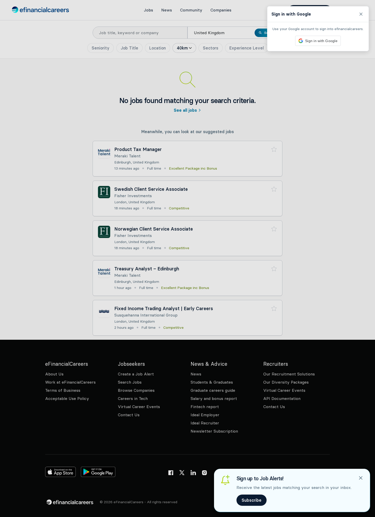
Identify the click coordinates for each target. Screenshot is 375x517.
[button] (187, 258)
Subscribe (251, 500)
